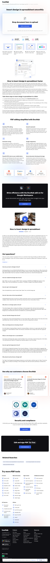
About (24, 532)
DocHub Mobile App (38, 533)
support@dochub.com (5, 532)
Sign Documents (16, 535)
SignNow (36, 538)
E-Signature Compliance (28, 538)
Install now (25, 204)
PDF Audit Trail (18, 505)
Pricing (14, 538)
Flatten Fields (17, 485)
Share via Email (39, 483)
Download (17, 519)
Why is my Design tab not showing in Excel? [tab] (12, 325)
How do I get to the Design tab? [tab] (9, 287)
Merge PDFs (17, 490)
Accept (40, 560)
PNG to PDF (6, 483)
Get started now (25, 447)
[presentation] (25, 24)
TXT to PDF (6, 480)
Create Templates (39, 490)
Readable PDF (17, 512)
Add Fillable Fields (18, 483)
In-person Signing (29, 487)
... (33, 560)
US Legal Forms (37, 536)
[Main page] (5, 2)
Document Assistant (6, 506)
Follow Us (4, 537)
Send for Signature (29, 480)
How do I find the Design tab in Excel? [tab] (11, 315)
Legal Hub (25, 536)
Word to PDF (6, 478)
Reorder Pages (18, 495)
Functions (15, 542)
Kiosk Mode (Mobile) (28, 490)
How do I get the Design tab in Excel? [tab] (11, 345)
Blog (35, 532)
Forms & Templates (17, 533)
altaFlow (36, 539)
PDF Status (38, 488)
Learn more (25, 429)
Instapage (36, 541)
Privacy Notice (26, 535)
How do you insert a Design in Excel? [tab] (11, 267)
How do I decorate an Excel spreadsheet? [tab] (12, 295)
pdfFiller (36, 535)
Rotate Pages (17, 493)
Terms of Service (26, 533)
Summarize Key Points (7, 512)
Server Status (15, 536)
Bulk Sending (28, 493)
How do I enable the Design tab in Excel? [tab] (12, 277)
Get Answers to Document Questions (7, 516)
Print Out (17, 522)
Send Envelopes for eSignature (29, 484)
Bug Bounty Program (27, 542)
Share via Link (39, 480)
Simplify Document (8, 508)
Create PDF (17, 480)
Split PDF (16, 488)
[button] (25, 219)
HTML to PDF (6, 493)
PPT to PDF (6, 488)
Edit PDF (16, 478)
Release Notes (26, 541)
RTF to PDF (6, 495)
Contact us (4, 262)
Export (16, 517)
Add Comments (39, 478)
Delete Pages (17, 497)
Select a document (25, 26)
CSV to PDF (6, 490)
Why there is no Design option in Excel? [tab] (11, 304)
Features (14, 541)
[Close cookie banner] (46, 560)
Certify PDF (17, 507)
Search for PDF (18, 514)
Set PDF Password (18, 510)
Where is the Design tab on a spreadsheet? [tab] (12, 335)
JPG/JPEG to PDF (7, 485)
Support (25, 539)
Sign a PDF (28, 478)
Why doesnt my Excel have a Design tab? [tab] (12, 357)
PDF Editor (15, 532)
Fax (37, 485)
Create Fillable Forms (39, 493)
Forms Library (15, 539)
